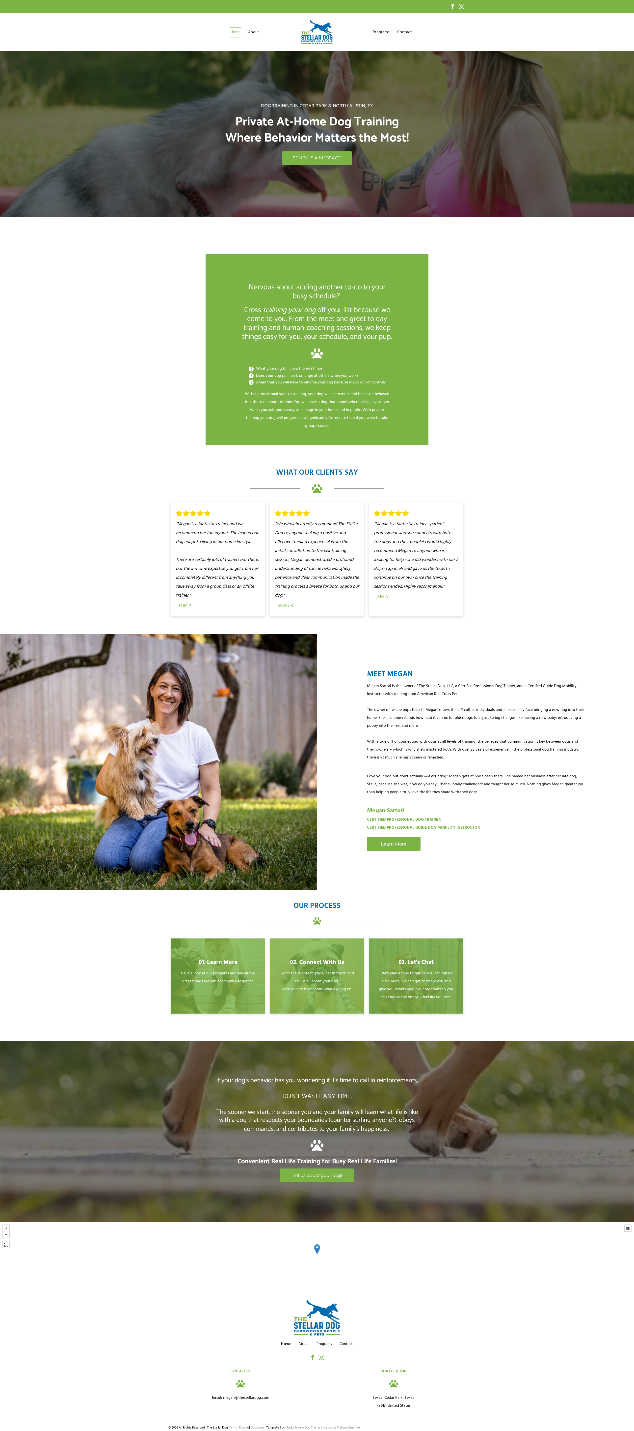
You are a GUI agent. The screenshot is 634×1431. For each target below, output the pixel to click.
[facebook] (453, 7)
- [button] (6, 1234)
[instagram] (462, 7)
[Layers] (628, 1228)
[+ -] (317, 1254)
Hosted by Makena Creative (341, 1427)
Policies (244, 1427)
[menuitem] (235, 32)
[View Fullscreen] (6, 1244)
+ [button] (6, 1228)
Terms (233, 1427)
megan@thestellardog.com (246, 1398)
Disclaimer (258, 1427)
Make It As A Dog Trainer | (304, 1427)
